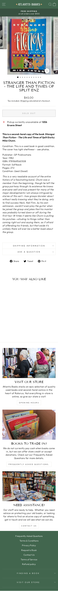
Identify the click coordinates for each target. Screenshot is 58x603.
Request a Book (29, 550)
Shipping (24, 101)
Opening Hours (29, 403)
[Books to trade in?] (29, 425)
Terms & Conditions (29, 540)
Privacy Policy (29, 545)
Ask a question (29, 252)
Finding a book (28, 573)
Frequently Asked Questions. (29, 464)
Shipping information (29, 246)
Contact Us (29, 526)
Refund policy (29, 564)
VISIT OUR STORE (28, 582)
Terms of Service (29, 559)
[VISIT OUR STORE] (29, 363)
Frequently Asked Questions (29, 536)
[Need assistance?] (29, 486)
